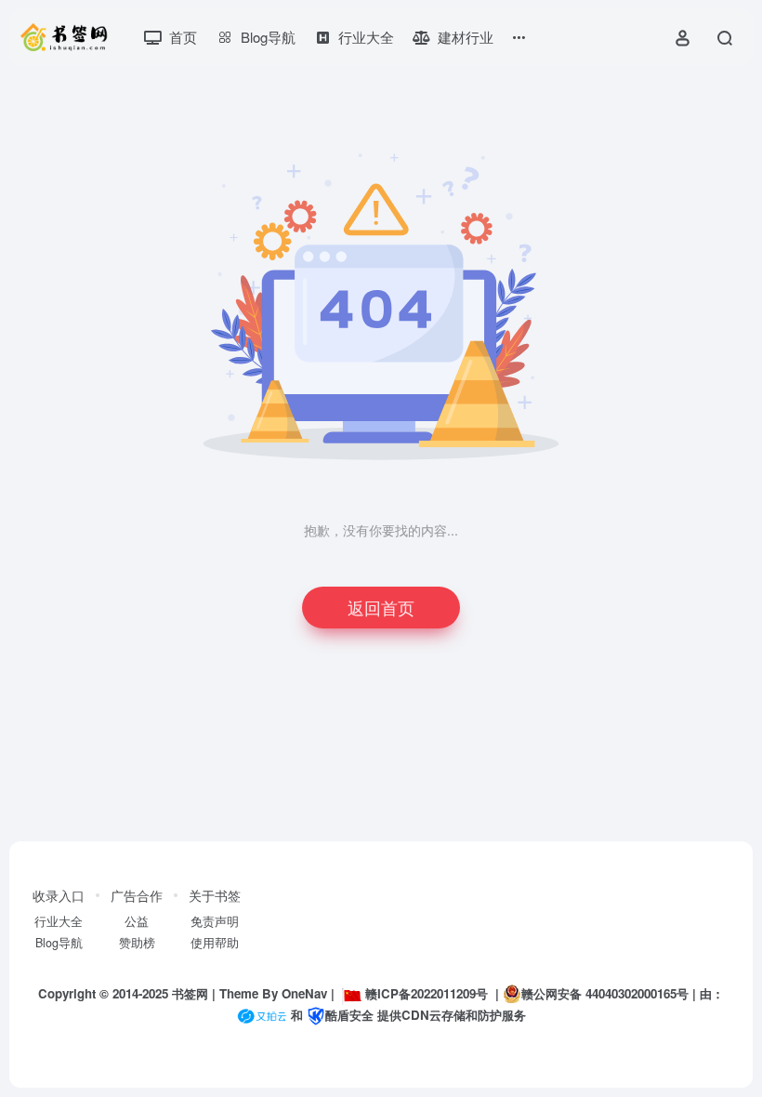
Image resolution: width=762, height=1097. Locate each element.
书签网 (190, 993)
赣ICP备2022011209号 (426, 993)
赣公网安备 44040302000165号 (605, 993)
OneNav (304, 993)
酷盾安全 (349, 1015)
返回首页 (381, 607)
